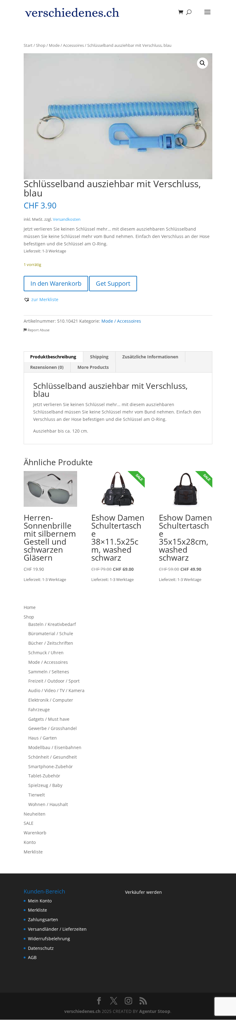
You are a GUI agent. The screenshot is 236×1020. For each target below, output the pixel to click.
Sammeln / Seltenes (48, 672)
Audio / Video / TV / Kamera (56, 690)
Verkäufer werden (143, 892)
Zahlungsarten (43, 919)
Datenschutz (41, 948)
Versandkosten (67, 219)
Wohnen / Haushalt (48, 804)
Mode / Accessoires (66, 45)
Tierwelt (36, 795)
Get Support (113, 283)
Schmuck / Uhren (46, 652)
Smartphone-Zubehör (50, 766)
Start (28, 45)
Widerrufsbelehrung (49, 938)
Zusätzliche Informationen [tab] (150, 357)
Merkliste (33, 852)
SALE (28, 823)
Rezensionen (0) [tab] (47, 367)
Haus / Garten (42, 738)
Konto (30, 842)
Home (30, 607)
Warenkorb (35, 833)
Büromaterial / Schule (50, 633)
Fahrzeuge (39, 709)
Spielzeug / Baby (45, 785)
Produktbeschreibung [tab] (53, 357)
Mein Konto (40, 901)
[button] (202, 63)
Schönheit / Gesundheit (52, 757)
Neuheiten (34, 814)
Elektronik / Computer (50, 700)
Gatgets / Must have (48, 719)
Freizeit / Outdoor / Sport (54, 681)
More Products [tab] (93, 367)
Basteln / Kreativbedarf (52, 624)
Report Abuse (38, 330)
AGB (32, 957)
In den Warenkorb (55, 283)
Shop (40, 45)
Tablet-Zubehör (44, 776)
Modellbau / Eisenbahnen (54, 747)
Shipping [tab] (99, 357)
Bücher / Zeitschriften (50, 643)
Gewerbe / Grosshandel (52, 728)
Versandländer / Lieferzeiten (57, 929)
